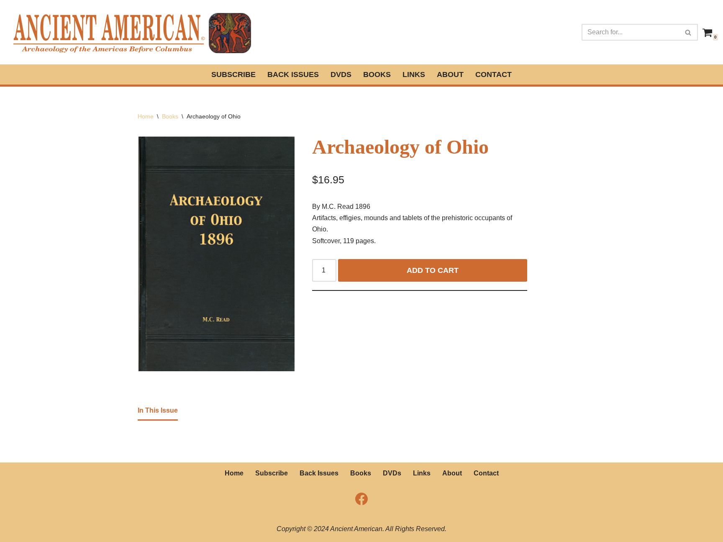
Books (377, 74)
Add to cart (433, 270)
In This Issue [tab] (158, 410)
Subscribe (233, 74)
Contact (493, 74)
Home (146, 116)
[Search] (688, 32)
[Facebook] (361, 498)
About (450, 74)
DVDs (341, 74)
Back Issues (293, 74)
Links (414, 74)
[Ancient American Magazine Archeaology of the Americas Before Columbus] (131, 32)
